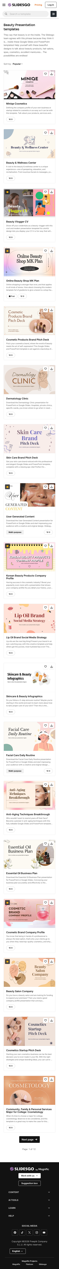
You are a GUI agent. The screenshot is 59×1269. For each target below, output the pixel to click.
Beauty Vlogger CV (17, 221)
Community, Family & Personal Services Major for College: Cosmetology (29, 1110)
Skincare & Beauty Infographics (24, 696)
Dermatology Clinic (17, 398)
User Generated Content (20, 516)
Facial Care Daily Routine (20, 755)
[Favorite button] (45, 73)
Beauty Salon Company (19, 991)
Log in (51, 4)
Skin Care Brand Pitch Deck (22, 457)
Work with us (27, 1175)
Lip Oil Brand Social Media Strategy (26, 637)
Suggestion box (29, 1183)
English (16, 1251)
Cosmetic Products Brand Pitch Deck (27, 339)
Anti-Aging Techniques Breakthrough (28, 814)
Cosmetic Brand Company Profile (25, 932)
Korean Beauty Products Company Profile (26, 577)
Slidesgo (43, 1264)
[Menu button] (3, 4)
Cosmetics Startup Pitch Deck (23, 1050)
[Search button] (6, 14)
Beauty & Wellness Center (21, 162)
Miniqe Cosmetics (16, 103)
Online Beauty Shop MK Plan (22, 280)
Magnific (16, 1264)
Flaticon (29, 1264)
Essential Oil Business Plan (21, 873)
